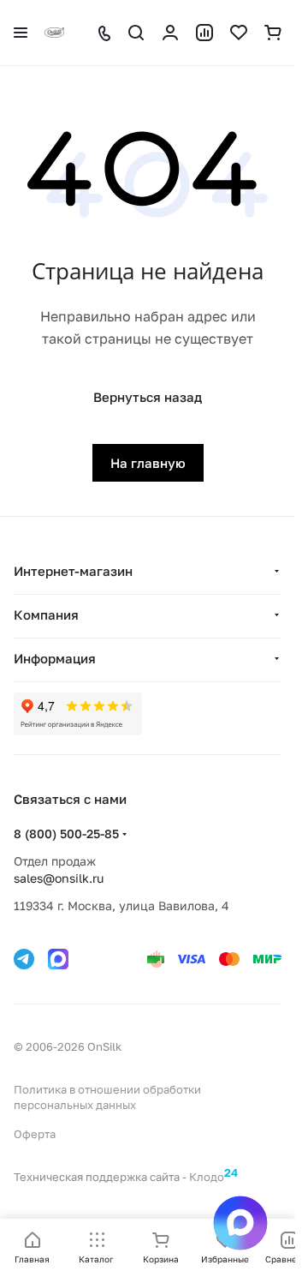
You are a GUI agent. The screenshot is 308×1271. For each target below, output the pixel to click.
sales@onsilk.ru (59, 878)
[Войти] (170, 32)
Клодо (213, 1175)
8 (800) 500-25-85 (66, 833)
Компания (46, 614)
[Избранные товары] (238, 32)
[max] (58, 959)
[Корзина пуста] (272, 32)
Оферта (35, 1134)
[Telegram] (24, 959)
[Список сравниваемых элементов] (204, 32)
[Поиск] (136, 32)
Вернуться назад (147, 397)
